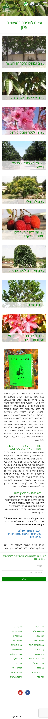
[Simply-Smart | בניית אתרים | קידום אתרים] (13, 716)
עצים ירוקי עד (17, 631)
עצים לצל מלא (38, 631)
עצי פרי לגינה (17, 626)
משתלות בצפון (17, 649)
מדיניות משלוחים (16, 677)
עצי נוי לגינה (39, 626)
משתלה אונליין (17, 667)
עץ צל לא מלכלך (16, 654)
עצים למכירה (17, 640)
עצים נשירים (17, 635)
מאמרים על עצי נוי (15, 672)
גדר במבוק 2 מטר (37, 672)
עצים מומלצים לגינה (36, 645)
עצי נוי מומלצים (16, 645)
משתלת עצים (39, 640)
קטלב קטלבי (39, 649)
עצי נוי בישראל (38, 663)
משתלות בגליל (39, 654)
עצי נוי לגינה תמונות (36, 658)
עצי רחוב (19, 663)
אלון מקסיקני (17, 658)
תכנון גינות (40, 635)
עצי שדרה (40, 667)
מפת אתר (40, 677)
